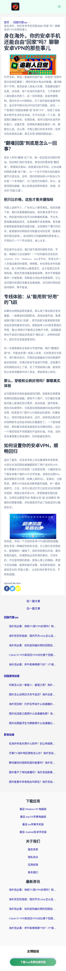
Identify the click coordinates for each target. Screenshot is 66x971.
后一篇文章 (33, 608)
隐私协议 (33, 857)
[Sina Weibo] (18, 588)
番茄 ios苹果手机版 (33, 824)
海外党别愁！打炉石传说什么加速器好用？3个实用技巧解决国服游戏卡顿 (33, 704)
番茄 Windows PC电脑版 (33, 809)
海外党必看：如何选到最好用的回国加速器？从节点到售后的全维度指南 (33, 645)
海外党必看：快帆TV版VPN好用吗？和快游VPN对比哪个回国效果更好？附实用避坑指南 (33, 626)
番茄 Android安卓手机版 (33, 832)
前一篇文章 (33, 601)
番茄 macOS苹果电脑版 (33, 816)
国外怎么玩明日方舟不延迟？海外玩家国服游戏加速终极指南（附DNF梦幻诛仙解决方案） (33, 694)
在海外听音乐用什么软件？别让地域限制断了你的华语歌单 (33, 743)
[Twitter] (12, 588)
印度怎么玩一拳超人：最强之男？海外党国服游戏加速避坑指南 (33, 685)
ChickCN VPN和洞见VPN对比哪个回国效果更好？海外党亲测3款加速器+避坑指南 (33, 655)
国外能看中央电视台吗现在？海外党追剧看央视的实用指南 (33, 781)
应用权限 (33, 864)
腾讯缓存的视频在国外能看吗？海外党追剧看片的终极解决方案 (33, 762)
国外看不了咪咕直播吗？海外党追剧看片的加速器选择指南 (33, 772)
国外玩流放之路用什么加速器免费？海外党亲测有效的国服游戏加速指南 (33, 713)
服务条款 (33, 849)
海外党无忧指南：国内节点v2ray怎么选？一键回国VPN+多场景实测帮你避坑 (33, 635)
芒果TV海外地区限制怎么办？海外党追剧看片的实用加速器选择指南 (33, 753)
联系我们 (33, 872)
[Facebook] (7, 588)
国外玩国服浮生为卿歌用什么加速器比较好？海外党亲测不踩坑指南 (33, 723)
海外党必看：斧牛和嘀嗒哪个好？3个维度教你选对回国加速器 (33, 664)
